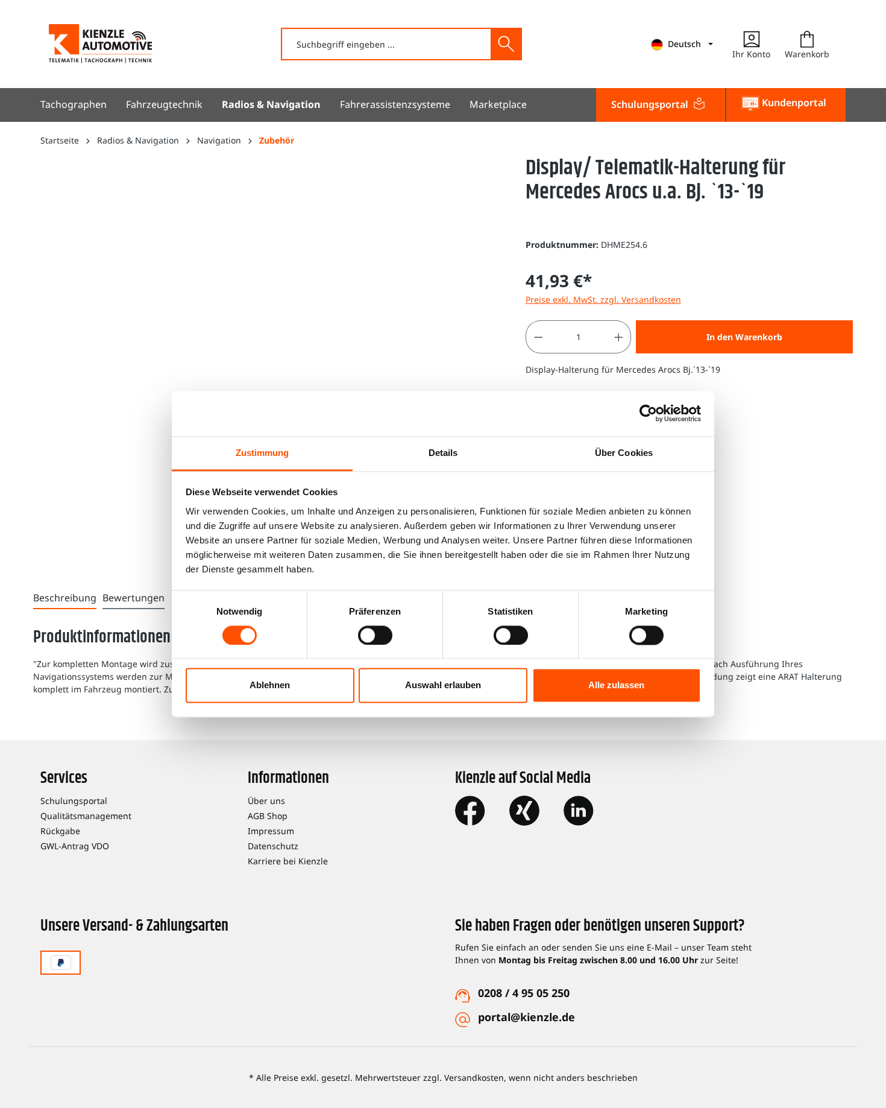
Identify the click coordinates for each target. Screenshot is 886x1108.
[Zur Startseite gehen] (100, 43)
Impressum (271, 831)
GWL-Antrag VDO (74, 846)
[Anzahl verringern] (538, 336)
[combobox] (386, 44)
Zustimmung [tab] (262, 453)
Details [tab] (443, 453)
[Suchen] (506, 44)
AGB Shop (267, 816)
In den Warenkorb (744, 337)
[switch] (375, 635)
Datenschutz (273, 846)
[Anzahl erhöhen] (619, 336)
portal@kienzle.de (526, 1017)
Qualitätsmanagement (85, 816)
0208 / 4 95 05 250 (524, 993)
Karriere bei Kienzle (288, 861)
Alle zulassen (616, 685)
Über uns (266, 800)
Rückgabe (60, 831)
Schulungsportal (73, 800)
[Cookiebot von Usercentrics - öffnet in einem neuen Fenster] (648, 413)
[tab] (64, 598)
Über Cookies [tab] (624, 453)
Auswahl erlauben (443, 685)
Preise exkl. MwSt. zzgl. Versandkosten (603, 299)
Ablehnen (270, 685)
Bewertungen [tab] (133, 597)
